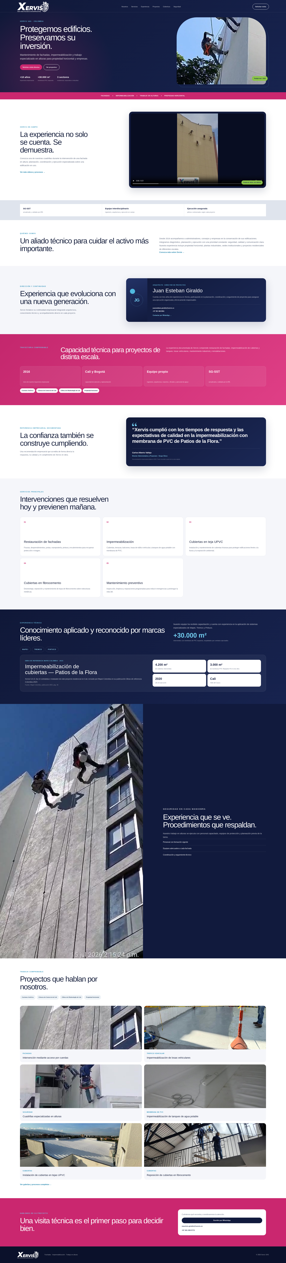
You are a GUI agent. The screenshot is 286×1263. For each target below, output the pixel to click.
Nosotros (125, 6)
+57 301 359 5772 (188, 1230)
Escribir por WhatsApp (222, 1220)
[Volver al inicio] (29, 1254)
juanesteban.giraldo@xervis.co (163, 308)
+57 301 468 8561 (158, 311)
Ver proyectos (51, 67)
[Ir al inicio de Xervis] (32, 6)
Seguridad (177, 6)
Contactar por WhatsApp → (162, 315)
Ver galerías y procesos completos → (36, 1184)
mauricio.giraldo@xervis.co (192, 1226)
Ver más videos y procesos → (32, 172)
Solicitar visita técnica (31, 67)
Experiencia (145, 6)
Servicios (134, 6)
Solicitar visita (260, 6)
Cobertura (166, 6)
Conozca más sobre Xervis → (171, 252)
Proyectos (156, 6)
